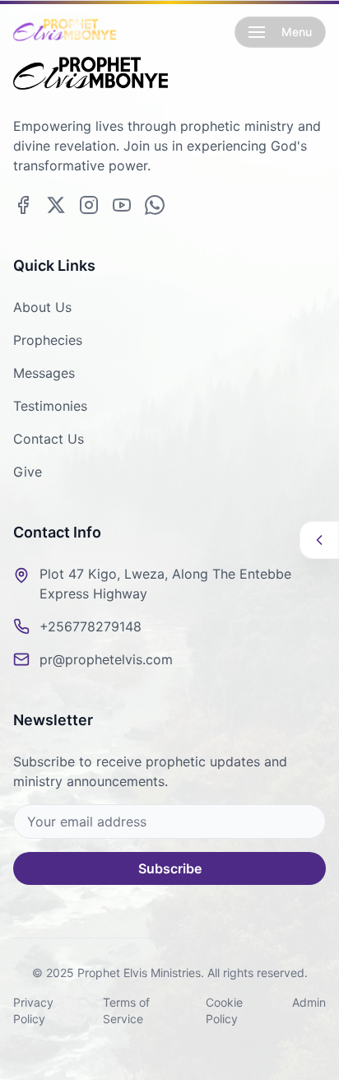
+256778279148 (90, 626)
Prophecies (47, 340)
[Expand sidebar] (319, 540)
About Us (42, 307)
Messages (44, 373)
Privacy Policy (33, 1010)
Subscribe (170, 868)
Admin (309, 1002)
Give (27, 471)
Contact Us (48, 439)
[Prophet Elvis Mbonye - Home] (64, 32)
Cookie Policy (224, 1010)
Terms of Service (126, 1010)
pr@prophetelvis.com (106, 659)
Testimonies (50, 406)
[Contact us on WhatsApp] (155, 205)
